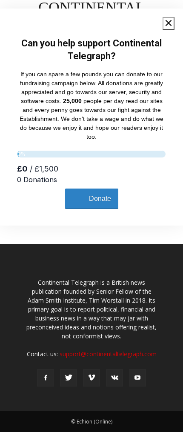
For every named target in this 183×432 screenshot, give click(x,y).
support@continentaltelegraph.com (108, 354)
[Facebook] (45, 377)
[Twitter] (68, 377)
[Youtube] (137, 377)
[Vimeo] (91, 377)
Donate (100, 198)
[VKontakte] (114, 377)
